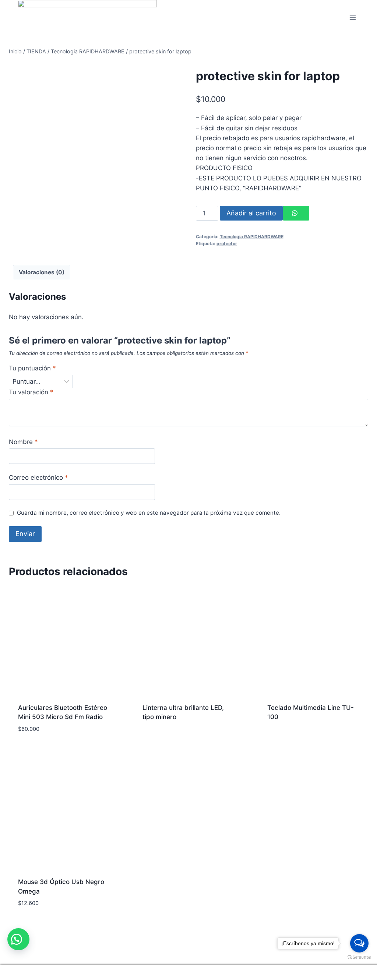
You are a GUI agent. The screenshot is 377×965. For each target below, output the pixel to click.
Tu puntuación (32, 368)
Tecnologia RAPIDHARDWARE (251, 236)
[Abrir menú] (352, 18)
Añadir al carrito (251, 213)
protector (226, 243)
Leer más (155, 731)
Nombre (23, 441)
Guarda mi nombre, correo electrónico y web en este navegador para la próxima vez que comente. (149, 512)
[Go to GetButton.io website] (359, 957)
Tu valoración (31, 392)
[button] (18, 939)
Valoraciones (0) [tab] (41, 272)
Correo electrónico (38, 477)
